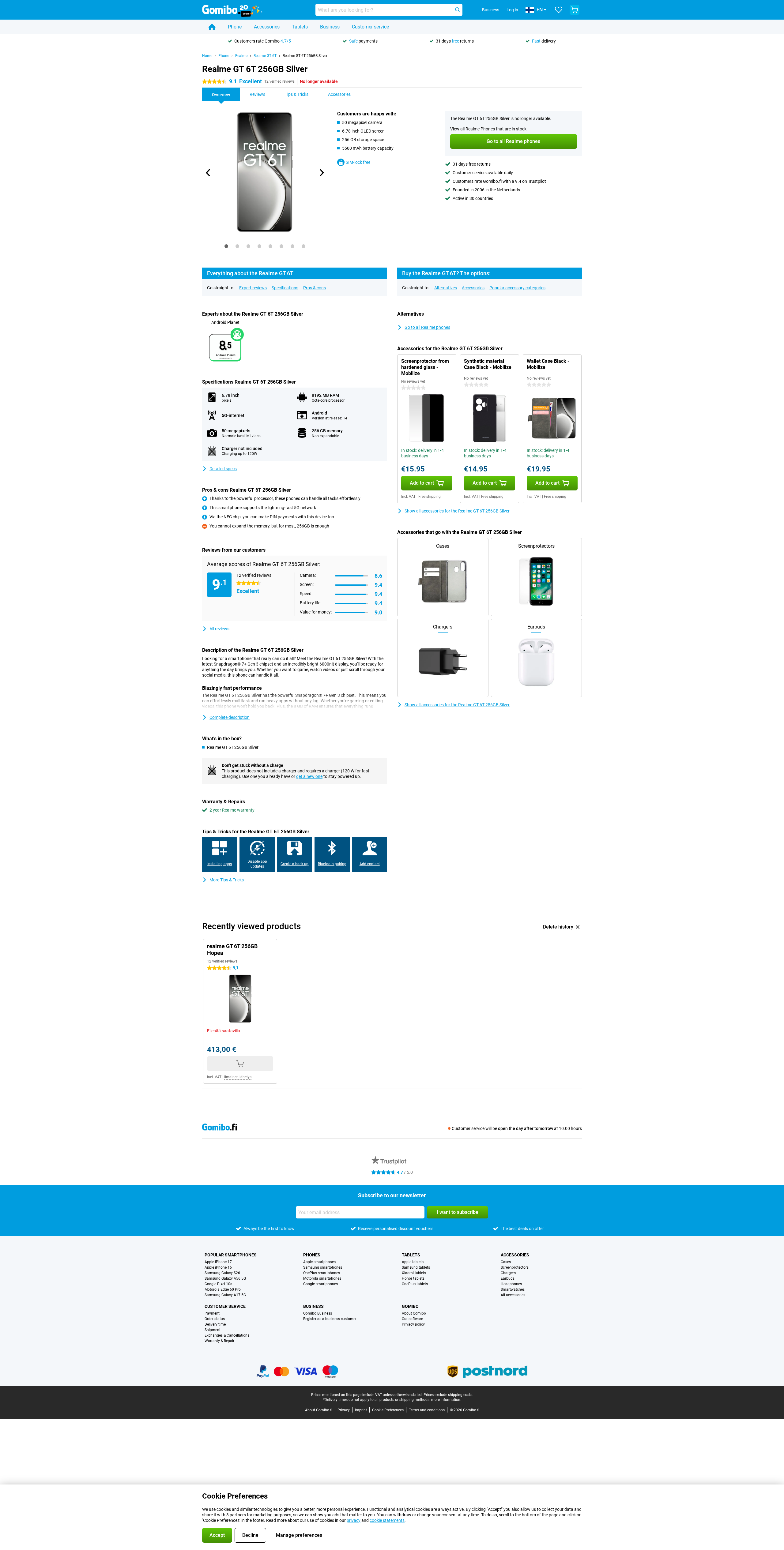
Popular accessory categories (517, 287)
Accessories (267, 27)
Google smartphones (320, 1284)
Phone (235, 27)
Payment (212, 1313)
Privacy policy (413, 1324)
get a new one (309, 776)
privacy (353, 1520)
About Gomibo (414, 1313)
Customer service (370, 27)
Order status (215, 1319)
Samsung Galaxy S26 (222, 1273)
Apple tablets (413, 1262)
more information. (446, 1400)
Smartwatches (513, 1289)
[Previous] (208, 173)
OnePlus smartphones (321, 1273)
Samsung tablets (416, 1267)
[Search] (457, 10)
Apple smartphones (319, 1262)
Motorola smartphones (322, 1278)
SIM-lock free (358, 162)
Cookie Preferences (388, 1410)
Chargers (508, 1273)
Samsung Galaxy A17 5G (225, 1295)
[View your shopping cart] (574, 9)
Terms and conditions (427, 1410)
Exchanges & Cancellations (227, 1335)
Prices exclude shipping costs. (448, 1395)
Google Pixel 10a (218, 1284)
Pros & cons (314, 287)
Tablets (300, 27)
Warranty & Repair (219, 1341)
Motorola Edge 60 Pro (223, 1289)
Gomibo (410, 1306)
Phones (311, 1254)
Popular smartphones (231, 1254)
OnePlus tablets (415, 1284)
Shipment (213, 1330)
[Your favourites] (558, 9)
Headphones (511, 1284)
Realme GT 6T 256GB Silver (305, 56)
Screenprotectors (515, 1267)
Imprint (361, 1410)
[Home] (212, 27)
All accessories (513, 1295)
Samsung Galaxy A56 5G (225, 1278)
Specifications (285, 287)
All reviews (219, 628)
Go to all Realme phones (427, 327)
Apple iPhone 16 (218, 1267)
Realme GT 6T (265, 56)
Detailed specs (223, 468)
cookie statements (387, 1520)
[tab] (226, 246)
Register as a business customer (329, 1319)
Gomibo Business (317, 1313)
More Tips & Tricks (226, 879)
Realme (241, 56)
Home (207, 56)
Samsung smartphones (322, 1267)
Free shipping (429, 496)
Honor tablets (413, 1278)
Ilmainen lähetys (237, 1077)
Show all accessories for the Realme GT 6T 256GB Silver (457, 511)
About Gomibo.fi (318, 1410)
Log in (512, 9)
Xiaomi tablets (414, 1273)
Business (330, 27)
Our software (412, 1319)
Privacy (343, 1410)
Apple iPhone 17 (218, 1262)
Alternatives (445, 287)
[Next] (321, 173)
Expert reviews (253, 287)
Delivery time (215, 1324)
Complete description (229, 717)
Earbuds (507, 1278)
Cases (506, 1262)
